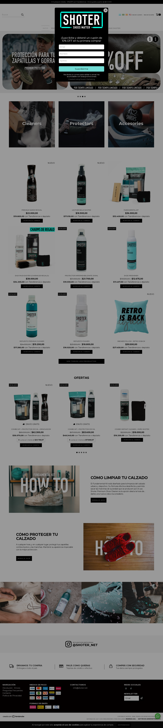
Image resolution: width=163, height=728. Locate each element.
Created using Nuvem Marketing (81, 79)
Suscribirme (81, 69)
